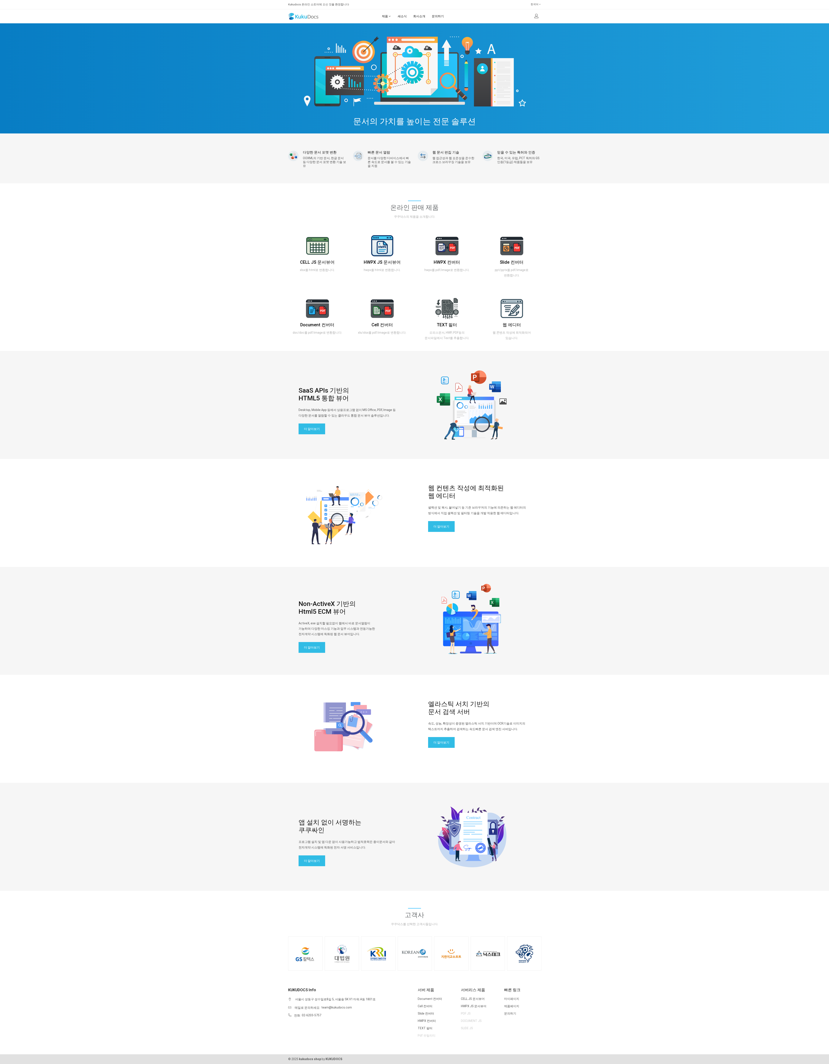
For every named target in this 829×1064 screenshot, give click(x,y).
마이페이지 (511, 998)
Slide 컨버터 (512, 262)
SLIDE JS (467, 1028)
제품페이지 (511, 1006)
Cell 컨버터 (382, 324)
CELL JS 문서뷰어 (317, 262)
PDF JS (466, 1013)
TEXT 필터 (447, 324)
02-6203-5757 (311, 1015)
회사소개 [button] (419, 16)
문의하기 (510, 1013)
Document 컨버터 (317, 324)
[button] (536, 16)
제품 (385, 16)
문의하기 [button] (438, 16)
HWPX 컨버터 (447, 262)
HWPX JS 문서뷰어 (382, 262)
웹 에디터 (512, 324)
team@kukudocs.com (336, 1007)
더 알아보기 (312, 429)
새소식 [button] (402, 16)
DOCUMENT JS (471, 1020)
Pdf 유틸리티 (426, 1035)
